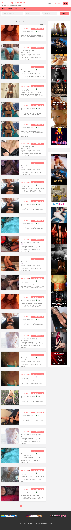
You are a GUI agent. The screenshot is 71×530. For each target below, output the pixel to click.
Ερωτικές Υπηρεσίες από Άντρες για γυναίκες (30, 165)
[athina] (59, 267)
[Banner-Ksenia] (59, 214)
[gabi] (59, 233)
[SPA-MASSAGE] (59, 193)
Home (3, 8)
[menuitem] (48, 3)
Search (65, 13)
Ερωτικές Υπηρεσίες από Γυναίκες (28, 31)
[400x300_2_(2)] (59, 358)
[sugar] (59, 204)
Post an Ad (49, 3)
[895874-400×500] (59, 342)
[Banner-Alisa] (59, 282)
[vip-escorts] (59, 45)
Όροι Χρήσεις (23, 8)
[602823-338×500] (59, 319)
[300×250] (59, 30)
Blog (16, 8)
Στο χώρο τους (25, 50)
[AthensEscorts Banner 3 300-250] (59, 103)
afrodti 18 (39, 31)
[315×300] (59, 75)
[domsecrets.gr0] (59, 299)
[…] (39, 38)
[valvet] (59, 60)
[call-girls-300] (59, 119)
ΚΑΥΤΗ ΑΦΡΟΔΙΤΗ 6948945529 (30, 48)
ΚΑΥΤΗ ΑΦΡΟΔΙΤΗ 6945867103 (30, 67)
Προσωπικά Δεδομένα (46, 523)
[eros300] (59, 137)
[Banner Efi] (59, 252)
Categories (9, 8)
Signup (58, 3)
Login (65, 3)
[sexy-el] (59, 161)
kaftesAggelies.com (14, 2)
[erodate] (59, 89)
